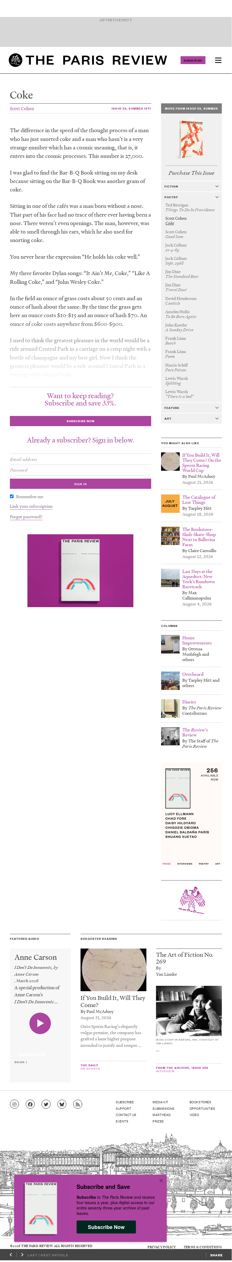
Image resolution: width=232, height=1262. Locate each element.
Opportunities (202, 1108)
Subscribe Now (106, 1227)
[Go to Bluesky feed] (61, 1104)
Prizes (158, 1121)
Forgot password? (26, 516)
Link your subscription (31, 506)
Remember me (29, 496)
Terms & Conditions (203, 1246)
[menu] (218, 60)
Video (194, 1114)
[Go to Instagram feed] (14, 1104)
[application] (40, 1051)
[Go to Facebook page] (30, 1104)
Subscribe (193, 60)
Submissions (164, 1108)
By (158, 968)
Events (122, 1121)
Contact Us (126, 1114)
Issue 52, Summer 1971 (131, 108)
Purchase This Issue (191, 173)
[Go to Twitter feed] (46, 1104)
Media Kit (160, 1101)
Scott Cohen (22, 108)
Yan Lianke (166, 974)
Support (123, 1108)
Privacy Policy (162, 1246)
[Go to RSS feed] (77, 1104)
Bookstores (200, 1101)
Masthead (162, 1114)
